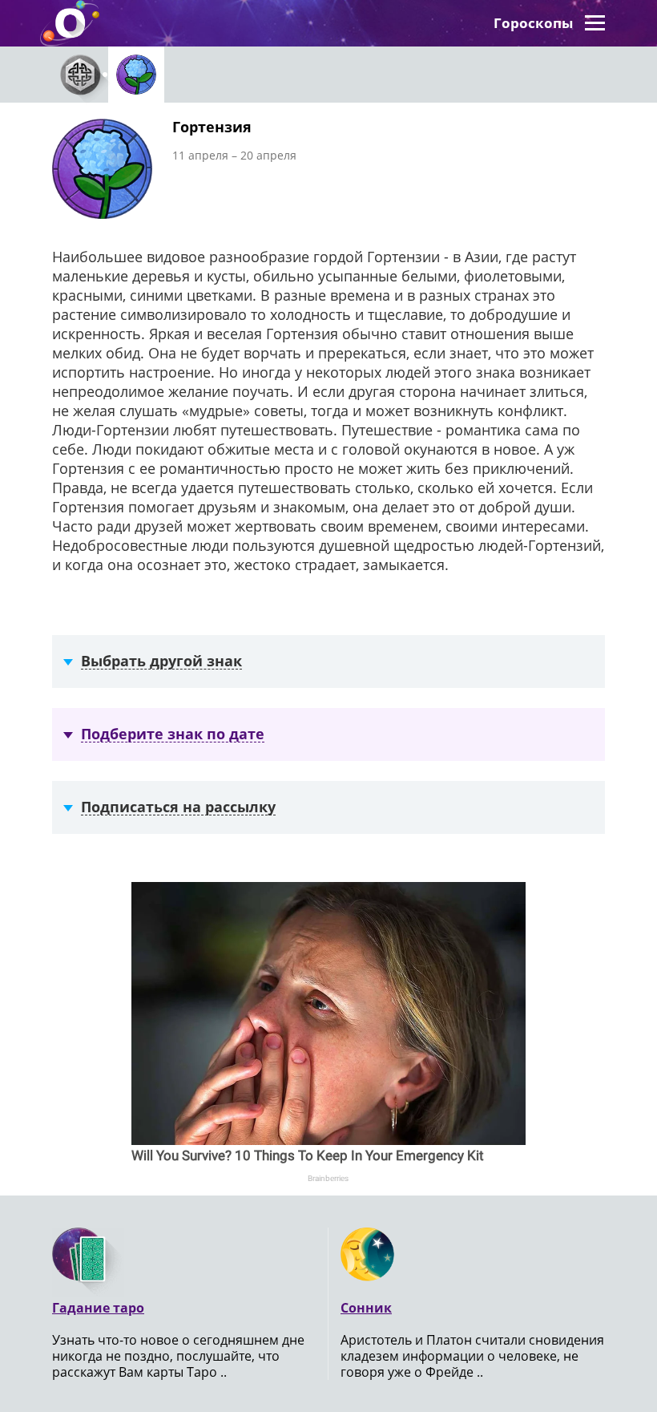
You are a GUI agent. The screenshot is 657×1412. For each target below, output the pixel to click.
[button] (595, 23)
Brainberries (328, 1178)
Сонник (366, 1308)
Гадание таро (98, 1308)
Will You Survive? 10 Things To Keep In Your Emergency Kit (307, 1155)
